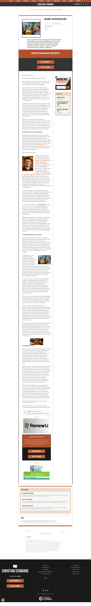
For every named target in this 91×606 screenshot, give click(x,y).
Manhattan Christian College (31, 174)
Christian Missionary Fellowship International (40, 520)
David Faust (59, 112)
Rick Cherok (59, 106)
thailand (54, 521)
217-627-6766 (45, 578)
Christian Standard (36, 411)
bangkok (24, 520)
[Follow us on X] (86, 4)
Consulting (78, 1)
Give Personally (45, 62)
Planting (18, 1)
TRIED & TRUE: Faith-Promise (27, 499)
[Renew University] (36, 425)
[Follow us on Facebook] (83, 4)
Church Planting (52, 520)
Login (64, 531)
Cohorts (48, 1)
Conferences (25, 1)
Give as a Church (45, 67)
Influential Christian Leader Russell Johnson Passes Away (63, 103)
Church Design (56, 1)
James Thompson (40, 521)
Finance (64, 1)
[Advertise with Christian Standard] (63, 80)
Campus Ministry (29, 520)
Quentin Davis (59, 99)
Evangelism (29, 521)
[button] (81, 4)
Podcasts (11, 1)
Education (34, 1)
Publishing (41, 1)
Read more (50, 496)
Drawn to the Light (61, 97)
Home (30, 9)
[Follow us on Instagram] (88, 4)
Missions (71, 1)
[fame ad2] (36, 472)
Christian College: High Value (27, 506)
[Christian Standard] (45, 4)
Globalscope (40, 144)
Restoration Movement (48, 521)
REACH (43, 192)
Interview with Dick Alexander (27, 493)
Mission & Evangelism (39, 9)
